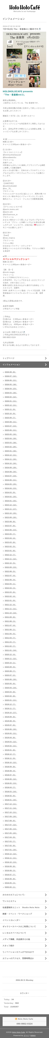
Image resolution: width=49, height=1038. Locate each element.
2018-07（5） (10, 775)
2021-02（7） (10, 646)
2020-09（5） (10, 667)
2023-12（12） (11, 505)
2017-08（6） (10, 821)
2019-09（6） (10, 717)
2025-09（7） (10, 418)
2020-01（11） (11, 700)
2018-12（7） (10, 754)
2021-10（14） (11, 613)
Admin (33, 1035)
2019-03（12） (11, 742)
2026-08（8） (10, 372)
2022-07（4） (10, 576)
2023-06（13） (11, 530)
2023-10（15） (11, 513)
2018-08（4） (10, 771)
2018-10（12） (11, 762)
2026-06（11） (11, 380)
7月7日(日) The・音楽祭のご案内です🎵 (22, 29)
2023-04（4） (10, 538)
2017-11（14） (11, 808)
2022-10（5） (10, 563)
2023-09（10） (11, 517)
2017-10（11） (11, 812)
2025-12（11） (11, 405)
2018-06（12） (11, 779)
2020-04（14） (11, 688)
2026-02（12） (11, 397)
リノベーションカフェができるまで (18, 952)
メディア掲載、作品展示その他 (16, 939)
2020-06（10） (11, 679)
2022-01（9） (10, 600)
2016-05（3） (10, 883)
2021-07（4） (10, 625)
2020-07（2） (10, 675)
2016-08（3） (10, 870)
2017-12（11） (11, 804)
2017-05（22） (11, 833)
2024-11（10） (11, 459)
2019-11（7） (10, 708)
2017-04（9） (10, 837)
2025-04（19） (11, 438)
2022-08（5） (10, 571)
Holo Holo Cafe (18, 1032)
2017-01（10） (11, 850)
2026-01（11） (11, 401)
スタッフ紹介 (8, 946)
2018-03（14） (11, 792)
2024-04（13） (11, 488)
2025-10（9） (10, 413)
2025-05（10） (11, 434)
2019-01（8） (10, 750)
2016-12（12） (11, 854)
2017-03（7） (10, 841)
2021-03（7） (10, 642)
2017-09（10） (11, 816)
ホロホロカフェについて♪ (14, 895)
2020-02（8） (10, 696)
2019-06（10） (11, 729)
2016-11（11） (11, 858)
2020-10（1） (10, 663)
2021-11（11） (11, 609)
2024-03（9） (10, 492)
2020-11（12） (11, 659)
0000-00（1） (10, 887)
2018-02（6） (10, 796)
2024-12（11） (11, 455)
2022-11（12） (11, 559)
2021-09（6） (10, 617)
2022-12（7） (10, 555)
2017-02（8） (10, 846)
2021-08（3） (10, 621)
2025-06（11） (11, 430)
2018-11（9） (10, 758)
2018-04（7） (10, 787)
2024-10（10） (11, 463)
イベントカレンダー (11, 920)
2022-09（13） (11, 567)
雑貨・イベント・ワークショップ (17, 914)
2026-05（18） (11, 384)
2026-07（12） (11, 376)
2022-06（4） (10, 580)
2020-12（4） (10, 654)
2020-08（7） (10, 671)
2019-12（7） (10, 704)
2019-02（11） (11, 746)
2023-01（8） (10, 551)
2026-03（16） (11, 393)
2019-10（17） (11, 713)
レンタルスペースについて (14, 933)
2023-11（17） (11, 509)
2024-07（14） (11, 476)
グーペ (26, 1035)
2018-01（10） (11, 800)
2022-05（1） (10, 584)
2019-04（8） (10, 738)
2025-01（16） (11, 451)
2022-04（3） (10, 588)
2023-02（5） (10, 546)
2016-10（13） (11, 862)
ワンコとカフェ (9, 901)
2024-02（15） (11, 497)
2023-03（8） (10, 542)
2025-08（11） (11, 422)
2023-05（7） (10, 534)
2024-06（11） (11, 480)
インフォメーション (11, 364)
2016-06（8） (10, 879)
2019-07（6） (10, 725)
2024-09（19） (11, 468)
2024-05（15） (11, 484)
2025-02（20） (11, 447)
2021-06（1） (10, 630)
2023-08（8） (10, 522)
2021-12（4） (10, 605)
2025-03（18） (11, 443)
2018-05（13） (11, 783)
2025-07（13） (11, 426)
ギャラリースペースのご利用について (19, 926)
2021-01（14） (11, 650)
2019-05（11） (11, 733)
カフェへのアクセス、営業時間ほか (18, 958)
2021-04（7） (10, 638)
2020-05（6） (10, 684)
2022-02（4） (10, 596)
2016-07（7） (10, 875)
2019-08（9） (10, 721)
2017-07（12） (11, 825)
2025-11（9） (10, 409)
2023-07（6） (10, 526)
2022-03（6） (10, 592)
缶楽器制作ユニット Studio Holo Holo (21, 907)
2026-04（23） (11, 389)
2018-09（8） (10, 767)
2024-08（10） (11, 472)
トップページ (8, 358)
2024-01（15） (11, 501)
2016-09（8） (10, 866)
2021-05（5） (10, 634)
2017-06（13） (11, 829)
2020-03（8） (10, 692)
